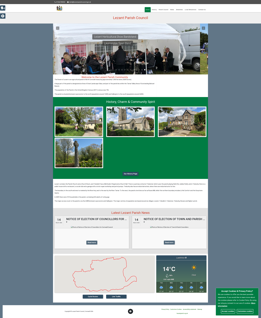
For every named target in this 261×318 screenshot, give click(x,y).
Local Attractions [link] (190, 9)
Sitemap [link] (199, 309)
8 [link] (136, 70)
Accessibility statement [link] (189, 309)
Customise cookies (245, 311)
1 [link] (116, 70)
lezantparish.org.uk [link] (182, 313)
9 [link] (139, 70)
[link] (3, 7)
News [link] (172, 9)
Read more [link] (92, 242)
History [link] (154, 9)
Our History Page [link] (130, 174)
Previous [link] (57, 28)
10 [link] (142, 70)
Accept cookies (228, 311)
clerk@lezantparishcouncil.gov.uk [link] (80, 2)
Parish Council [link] (163, 9)
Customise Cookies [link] (176, 309)
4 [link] (125, 70)
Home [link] (148, 9)
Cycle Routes (93, 297)
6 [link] (130, 70)
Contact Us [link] (202, 9)
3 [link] (122, 70)
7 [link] (133, 70)
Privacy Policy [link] (165, 309)
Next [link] (203, 28)
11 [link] (145, 70)
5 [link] (127, 70)
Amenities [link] (179, 9)
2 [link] (119, 70)
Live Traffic (116, 297)
